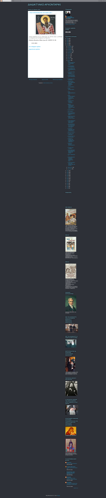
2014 (68, 181)
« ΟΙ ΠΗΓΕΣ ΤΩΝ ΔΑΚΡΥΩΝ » (70, 134)
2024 (68, 41)
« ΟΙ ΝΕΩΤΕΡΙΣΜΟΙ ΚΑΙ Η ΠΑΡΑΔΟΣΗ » (71, 76)
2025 (68, 40)
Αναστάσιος (69, 462)
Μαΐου (69, 57)
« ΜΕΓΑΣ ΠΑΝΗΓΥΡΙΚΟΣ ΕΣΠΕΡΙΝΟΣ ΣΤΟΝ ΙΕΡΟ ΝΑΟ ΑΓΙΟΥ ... (71, 106)
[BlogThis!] (33, 43)
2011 (68, 186)
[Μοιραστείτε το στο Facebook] (35, 43)
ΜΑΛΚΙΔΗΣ (69, 477)
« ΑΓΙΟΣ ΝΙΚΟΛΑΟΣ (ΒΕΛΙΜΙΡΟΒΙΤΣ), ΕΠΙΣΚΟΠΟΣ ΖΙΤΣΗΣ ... (71, 151)
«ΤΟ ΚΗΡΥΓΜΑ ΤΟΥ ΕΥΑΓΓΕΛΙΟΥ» (71, 137)
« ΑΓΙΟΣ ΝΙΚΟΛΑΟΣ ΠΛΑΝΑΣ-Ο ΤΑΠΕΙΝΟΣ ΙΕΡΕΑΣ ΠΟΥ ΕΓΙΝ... (71, 159)
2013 (68, 183)
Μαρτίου (69, 60)
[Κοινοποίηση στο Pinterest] (36, 43)
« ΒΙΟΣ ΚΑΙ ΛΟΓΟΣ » (71, 132)
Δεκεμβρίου (70, 46)
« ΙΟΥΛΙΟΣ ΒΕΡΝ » (70, 86)
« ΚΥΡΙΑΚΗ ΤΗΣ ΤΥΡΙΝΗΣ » (70, 148)
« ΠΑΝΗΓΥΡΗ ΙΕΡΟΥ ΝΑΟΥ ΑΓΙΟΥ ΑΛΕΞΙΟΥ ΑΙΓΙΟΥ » (71, 118)
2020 (68, 172)
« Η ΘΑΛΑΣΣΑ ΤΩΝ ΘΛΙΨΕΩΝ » (70, 80)
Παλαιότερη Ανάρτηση (57, 79)
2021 (68, 170)
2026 (68, 38)
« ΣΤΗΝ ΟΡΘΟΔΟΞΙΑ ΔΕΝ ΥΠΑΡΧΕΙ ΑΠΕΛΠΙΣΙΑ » (71, 121)
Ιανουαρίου (70, 168)
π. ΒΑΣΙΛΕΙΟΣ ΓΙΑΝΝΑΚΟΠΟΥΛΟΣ (70, 17)
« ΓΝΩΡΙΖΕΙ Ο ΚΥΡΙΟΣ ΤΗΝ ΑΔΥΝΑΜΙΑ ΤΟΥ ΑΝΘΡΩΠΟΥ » (70, 140)
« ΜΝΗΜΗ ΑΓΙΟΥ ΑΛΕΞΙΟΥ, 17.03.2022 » (70, 101)
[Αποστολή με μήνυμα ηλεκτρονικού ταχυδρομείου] (32, 43)
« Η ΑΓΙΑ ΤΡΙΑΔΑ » (70, 109)
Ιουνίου (69, 55)
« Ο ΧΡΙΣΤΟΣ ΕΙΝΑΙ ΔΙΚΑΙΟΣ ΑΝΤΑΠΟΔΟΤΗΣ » (71, 73)
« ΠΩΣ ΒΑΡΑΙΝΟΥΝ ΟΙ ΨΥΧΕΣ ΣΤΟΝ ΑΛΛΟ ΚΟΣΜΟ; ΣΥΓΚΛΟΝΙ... (71, 126)
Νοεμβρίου (70, 47)
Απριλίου (69, 58)
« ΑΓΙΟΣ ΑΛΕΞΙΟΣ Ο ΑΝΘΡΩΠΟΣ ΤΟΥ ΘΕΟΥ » (71, 113)
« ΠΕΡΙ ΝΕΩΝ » (70, 111)
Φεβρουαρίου (70, 167)
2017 (68, 177)
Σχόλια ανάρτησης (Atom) (48, 82)
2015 (68, 180)
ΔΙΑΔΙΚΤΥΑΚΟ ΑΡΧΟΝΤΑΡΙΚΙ (44, 4)
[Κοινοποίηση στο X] (34, 43)
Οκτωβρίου (70, 49)
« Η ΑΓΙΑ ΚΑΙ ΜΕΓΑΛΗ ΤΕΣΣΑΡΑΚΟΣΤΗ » (71, 145)
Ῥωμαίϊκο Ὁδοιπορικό (71, 466)
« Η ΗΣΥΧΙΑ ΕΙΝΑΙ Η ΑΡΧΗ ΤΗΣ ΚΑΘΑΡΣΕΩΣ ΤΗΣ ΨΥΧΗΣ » (71, 164)
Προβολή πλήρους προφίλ (70, 24)
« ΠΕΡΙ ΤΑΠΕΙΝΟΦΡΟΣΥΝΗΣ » (71, 93)
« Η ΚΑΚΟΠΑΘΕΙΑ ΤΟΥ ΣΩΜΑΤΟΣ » (71, 67)
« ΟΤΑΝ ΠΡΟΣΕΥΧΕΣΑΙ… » (71, 89)
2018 (68, 175)
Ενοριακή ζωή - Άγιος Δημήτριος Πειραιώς (71, 472)
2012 (68, 184)
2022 (68, 44)
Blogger (58, 495)
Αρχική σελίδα (45, 79)
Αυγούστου (70, 52)
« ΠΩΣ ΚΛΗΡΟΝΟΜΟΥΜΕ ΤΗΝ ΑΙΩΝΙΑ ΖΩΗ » (71, 63)
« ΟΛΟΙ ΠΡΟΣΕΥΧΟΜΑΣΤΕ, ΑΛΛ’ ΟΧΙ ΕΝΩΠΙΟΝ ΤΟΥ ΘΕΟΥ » (71, 97)
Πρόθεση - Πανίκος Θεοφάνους (72, 463)
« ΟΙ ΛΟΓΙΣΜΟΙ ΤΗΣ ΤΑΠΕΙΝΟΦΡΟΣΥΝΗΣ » (71, 69)
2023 (68, 43)
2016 (68, 178)
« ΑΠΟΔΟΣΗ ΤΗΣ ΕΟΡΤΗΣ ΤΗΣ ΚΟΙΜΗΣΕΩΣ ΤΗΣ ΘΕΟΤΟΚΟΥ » (72, 484)
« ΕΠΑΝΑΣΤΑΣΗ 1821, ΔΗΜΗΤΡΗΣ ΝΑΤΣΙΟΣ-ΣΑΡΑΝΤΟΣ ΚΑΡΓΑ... (71, 83)
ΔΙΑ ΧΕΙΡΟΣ (69, 482)
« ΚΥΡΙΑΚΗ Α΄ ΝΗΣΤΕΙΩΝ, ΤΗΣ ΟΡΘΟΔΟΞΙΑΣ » (70, 129)
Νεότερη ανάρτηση (33, 79)
